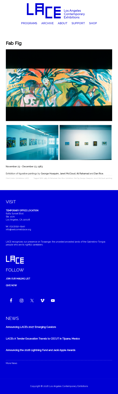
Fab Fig (76, 178)
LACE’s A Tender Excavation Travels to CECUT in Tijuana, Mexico (43, 338)
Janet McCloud (99, 178)
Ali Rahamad (52, 178)
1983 (45, 178)
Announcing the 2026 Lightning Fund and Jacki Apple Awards (40, 350)
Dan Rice (61, 178)
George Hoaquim (86, 178)
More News (11, 363)
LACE (27, 178)
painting (109, 178)
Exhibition (69, 178)
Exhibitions (20, 178)
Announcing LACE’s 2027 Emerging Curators (31, 327)
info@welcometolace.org (18, 229)
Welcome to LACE (59, 10)
